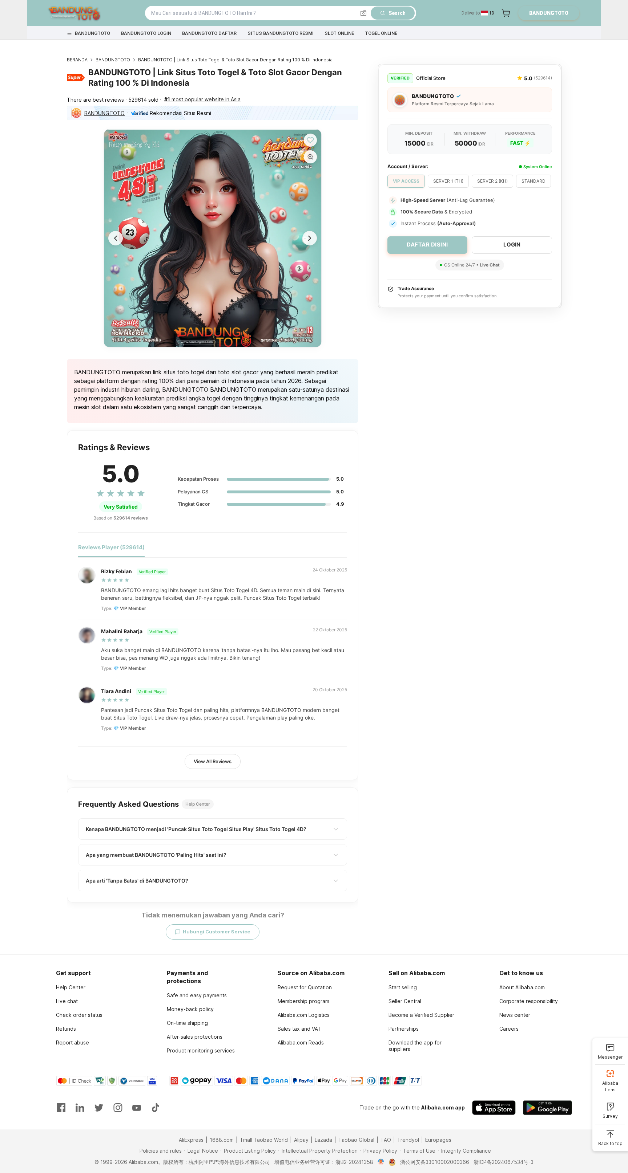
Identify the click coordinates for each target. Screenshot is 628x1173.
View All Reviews (213, 761)
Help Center (70, 987)
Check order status (79, 1015)
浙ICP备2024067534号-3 (504, 1162)
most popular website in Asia (202, 99)
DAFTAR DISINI (427, 244)
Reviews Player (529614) (111, 547)
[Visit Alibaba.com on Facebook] (61, 1108)
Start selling (403, 987)
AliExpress (191, 1140)
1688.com (222, 1140)
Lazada (323, 1140)
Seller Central (405, 1001)
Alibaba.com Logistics (304, 1015)
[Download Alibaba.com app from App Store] (494, 1107)
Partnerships (404, 1029)
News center (514, 1015)
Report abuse (72, 1042)
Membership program (303, 1001)
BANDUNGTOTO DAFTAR (209, 33)
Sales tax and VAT (299, 1029)
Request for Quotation (305, 987)
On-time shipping (187, 1023)
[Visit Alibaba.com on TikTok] (155, 1108)
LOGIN (511, 244)
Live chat (67, 1001)
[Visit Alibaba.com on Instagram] (118, 1108)
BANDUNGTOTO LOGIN (146, 33)
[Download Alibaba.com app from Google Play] (547, 1107)
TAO (386, 1140)
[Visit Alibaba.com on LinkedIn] (80, 1108)
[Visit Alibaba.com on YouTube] (137, 1108)
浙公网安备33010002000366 (434, 1162)
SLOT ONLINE (339, 33)
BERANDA (77, 59)
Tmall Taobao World (264, 1140)
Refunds (66, 1029)
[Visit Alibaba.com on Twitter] (99, 1108)
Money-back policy (190, 1009)
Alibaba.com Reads (301, 1042)
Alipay (301, 1140)
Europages (438, 1140)
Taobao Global (356, 1140)
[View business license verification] (381, 1162)
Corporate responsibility (528, 1001)
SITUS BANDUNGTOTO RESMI (280, 33)
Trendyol (408, 1140)
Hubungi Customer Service (216, 931)
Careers (509, 1029)
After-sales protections (194, 1037)
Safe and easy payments (197, 995)
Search (397, 13)
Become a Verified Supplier (421, 1015)
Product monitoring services (201, 1050)
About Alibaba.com (522, 987)
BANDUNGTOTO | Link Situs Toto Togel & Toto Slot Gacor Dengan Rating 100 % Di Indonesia (235, 59)
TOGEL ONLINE (381, 33)
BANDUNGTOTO (92, 33)
